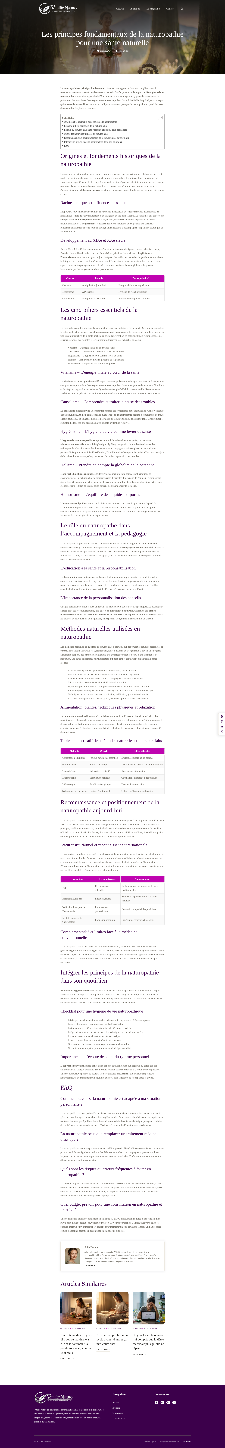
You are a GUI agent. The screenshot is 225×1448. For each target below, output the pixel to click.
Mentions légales (150, 1442)
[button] (181, 8)
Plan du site (186, 1442)
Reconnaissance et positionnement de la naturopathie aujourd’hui (96, 137)
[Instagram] (162, 1402)
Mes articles (124, 51)
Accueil (120, 8)
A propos (135, 8)
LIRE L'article (67, 1358)
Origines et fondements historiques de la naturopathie (90, 121)
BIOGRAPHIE (90, 1265)
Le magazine (153, 8)
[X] (174, 1402)
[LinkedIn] (168, 1402)
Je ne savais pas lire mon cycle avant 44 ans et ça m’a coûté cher (112, 1339)
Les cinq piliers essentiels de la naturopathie (85, 125)
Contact (170, 8)
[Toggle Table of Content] (159, 117)
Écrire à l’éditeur (119, 1418)
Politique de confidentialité (169, 1442)
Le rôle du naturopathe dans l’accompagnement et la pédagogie (95, 129)
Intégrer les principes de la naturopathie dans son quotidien (93, 141)
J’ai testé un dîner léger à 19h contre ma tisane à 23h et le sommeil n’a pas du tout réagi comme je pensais (76, 1343)
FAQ (66, 145)
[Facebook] (156, 1402)
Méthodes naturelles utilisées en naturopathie (86, 133)
